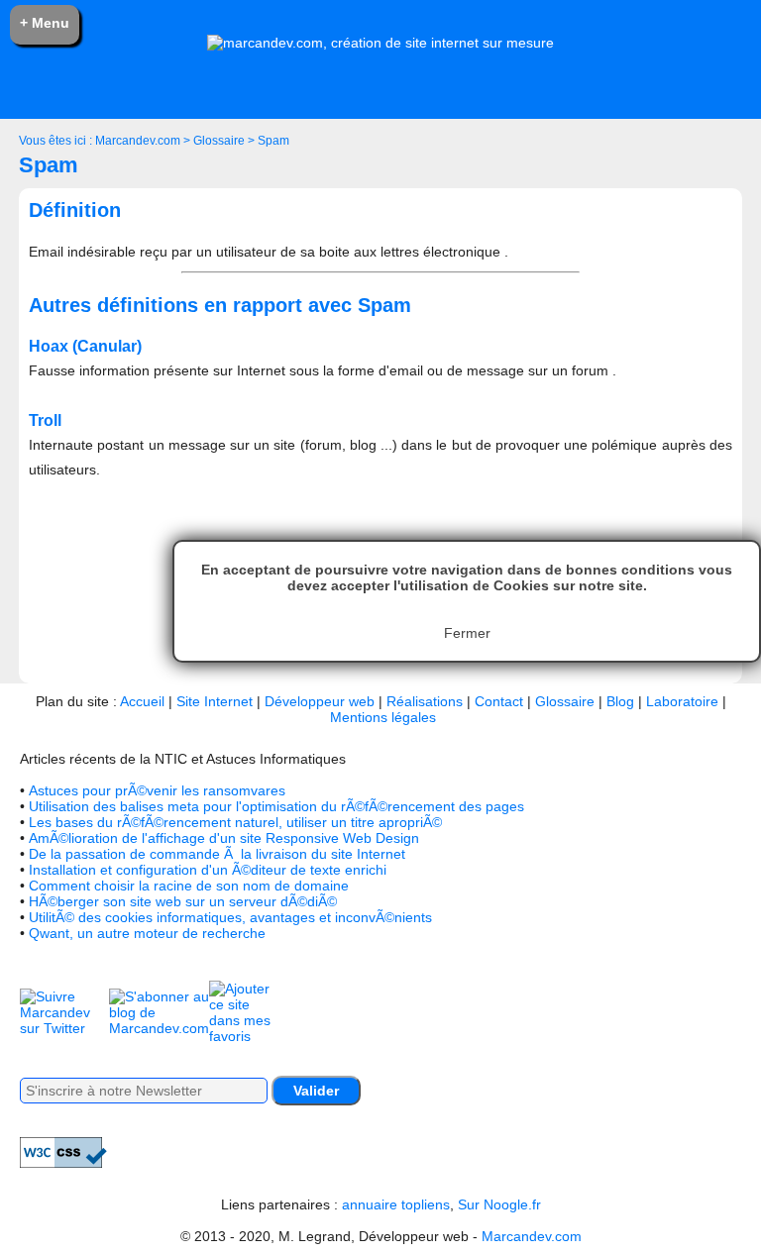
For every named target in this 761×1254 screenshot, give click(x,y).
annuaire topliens (396, 1204)
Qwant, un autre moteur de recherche (147, 933)
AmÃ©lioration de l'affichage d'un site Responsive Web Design (224, 838)
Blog (620, 701)
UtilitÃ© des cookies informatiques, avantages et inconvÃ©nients (230, 917)
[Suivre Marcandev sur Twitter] (64, 1028)
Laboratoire (682, 701)
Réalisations (424, 701)
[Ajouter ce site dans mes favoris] (243, 1036)
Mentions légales (383, 717)
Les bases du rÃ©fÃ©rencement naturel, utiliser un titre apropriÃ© (235, 822)
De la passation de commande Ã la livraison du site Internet (217, 854)
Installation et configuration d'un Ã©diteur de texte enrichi (207, 870)
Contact (499, 701)
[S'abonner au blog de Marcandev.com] (159, 1028)
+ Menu (44, 23)
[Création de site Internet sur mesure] (380, 43)
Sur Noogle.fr (499, 1204)
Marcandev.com (137, 141)
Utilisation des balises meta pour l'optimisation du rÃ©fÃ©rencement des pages (276, 806)
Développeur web (320, 701)
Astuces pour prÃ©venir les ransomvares (157, 790)
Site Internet (214, 701)
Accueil (142, 701)
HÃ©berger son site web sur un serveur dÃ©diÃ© (183, 901)
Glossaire (219, 141)
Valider (316, 1090)
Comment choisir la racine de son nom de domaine (189, 885)
